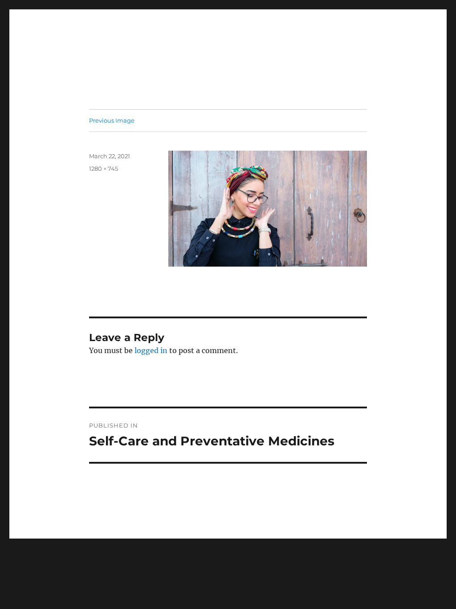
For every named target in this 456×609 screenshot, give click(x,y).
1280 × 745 (103, 168)
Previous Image (111, 120)
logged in (150, 350)
